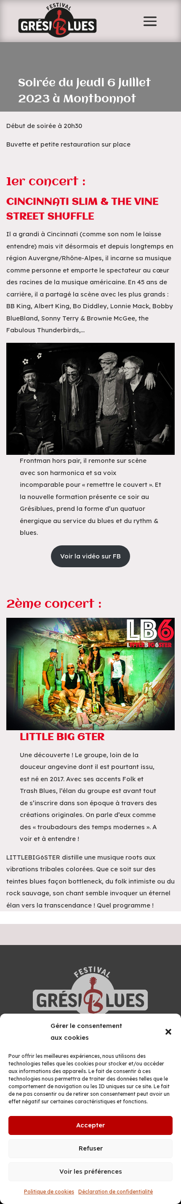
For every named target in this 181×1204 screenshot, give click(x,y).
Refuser (91, 1148)
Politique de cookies (49, 1191)
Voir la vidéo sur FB (90, 556)
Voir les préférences (90, 1171)
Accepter (90, 1125)
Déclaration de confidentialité (115, 1191)
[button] (168, 1032)
